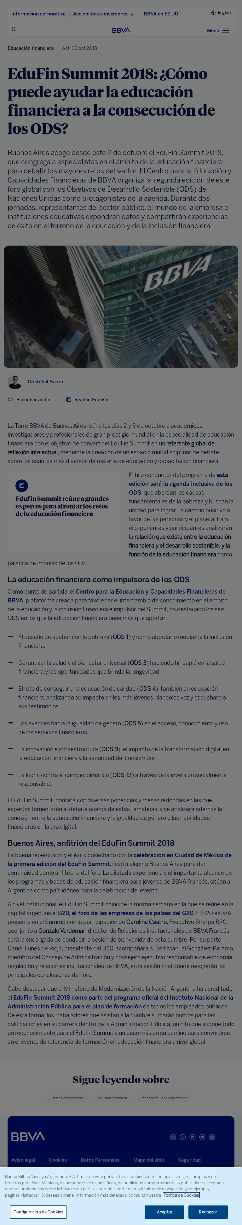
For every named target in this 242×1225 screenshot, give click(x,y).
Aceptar (164, 1212)
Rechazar (208, 1212)
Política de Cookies (181, 1195)
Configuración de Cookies (38, 1212)
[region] (121, 1196)
